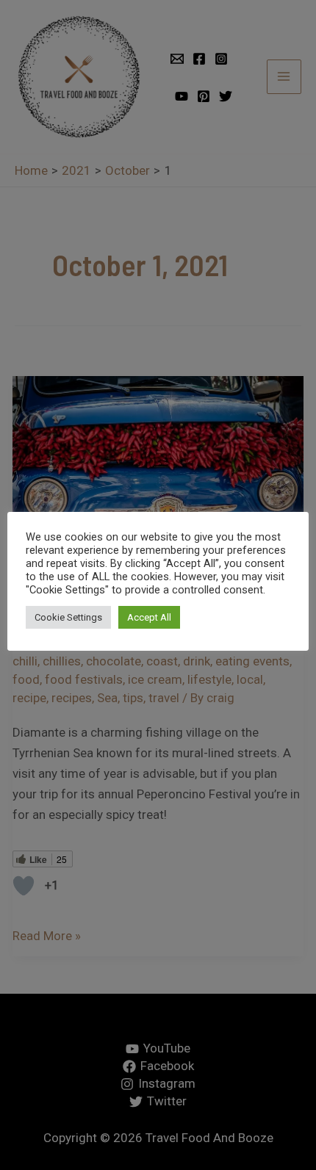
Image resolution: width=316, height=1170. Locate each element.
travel (163, 697)
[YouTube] (181, 96)
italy (134, 643)
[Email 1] (177, 58)
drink (196, 661)
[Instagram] (221, 58)
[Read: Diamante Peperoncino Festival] (158, 478)
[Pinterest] (203, 96)
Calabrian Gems (244, 643)
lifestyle (209, 679)
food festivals (84, 679)
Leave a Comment (62, 643)
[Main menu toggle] (284, 77)
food (26, 679)
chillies (62, 661)
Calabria (173, 643)
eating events (252, 661)
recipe (29, 697)
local (250, 679)
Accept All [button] (149, 628)
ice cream (155, 679)
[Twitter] (225, 96)
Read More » (46, 934)
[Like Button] (23, 886)
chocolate (113, 661)
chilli (24, 661)
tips (133, 697)
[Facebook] (199, 58)
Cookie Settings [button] (68, 628)
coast (162, 661)
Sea (107, 697)
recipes (71, 697)
